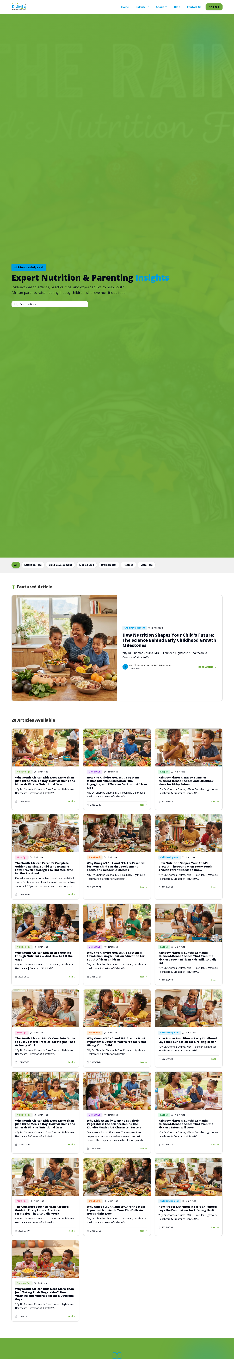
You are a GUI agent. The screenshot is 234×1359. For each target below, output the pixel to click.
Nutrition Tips (33, 564)
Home (125, 7)
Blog (177, 7)
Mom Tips (146, 564)
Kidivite (141, 7)
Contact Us (194, 7)
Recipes (128, 564)
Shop (216, 6)
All (15, 564)
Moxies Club (86, 564)
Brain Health (108, 564)
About (160, 7)
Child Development (60, 564)
